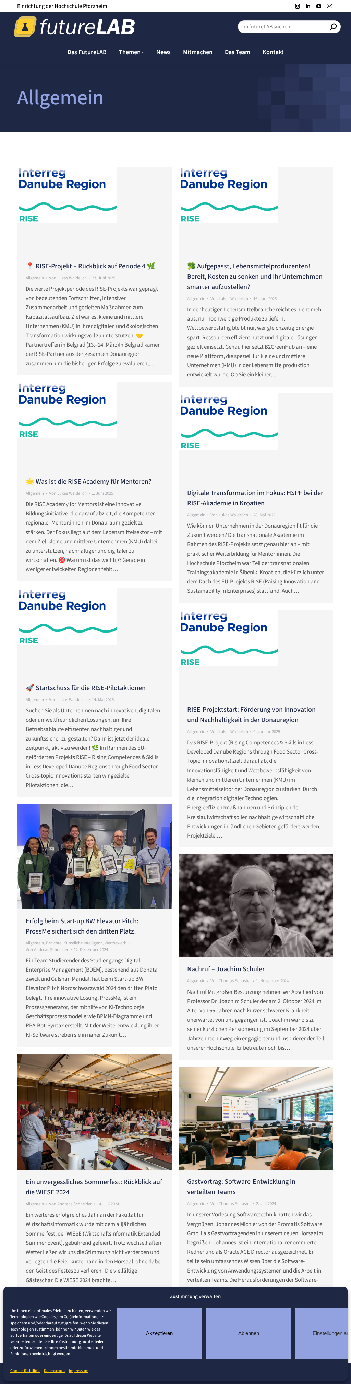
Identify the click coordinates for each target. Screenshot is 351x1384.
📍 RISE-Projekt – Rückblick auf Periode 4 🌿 (90, 266)
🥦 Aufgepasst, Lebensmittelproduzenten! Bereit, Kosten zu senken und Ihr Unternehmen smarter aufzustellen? (255, 277)
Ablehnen (248, 1333)
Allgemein (35, 278)
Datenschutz (54, 1371)
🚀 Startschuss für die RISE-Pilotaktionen (86, 688)
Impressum (78, 1371)
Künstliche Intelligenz (82, 943)
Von (68, 278)
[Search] (333, 26)
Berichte (53, 943)
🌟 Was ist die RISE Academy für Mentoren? (89, 481)
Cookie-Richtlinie (25, 1371)
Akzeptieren (159, 1333)
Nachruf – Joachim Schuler (226, 969)
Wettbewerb (115, 943)
